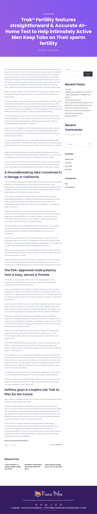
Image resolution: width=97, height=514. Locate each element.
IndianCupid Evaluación (73, 100)
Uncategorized (48, 14)
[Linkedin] (61, 505)
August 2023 (69, 159)
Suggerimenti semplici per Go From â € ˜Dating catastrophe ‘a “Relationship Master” (79, 94)
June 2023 (68, 166)
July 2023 (68, 163)
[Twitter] (41, 505)
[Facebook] (36, 505)
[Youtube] (46, 505)
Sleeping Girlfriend (71, 116)
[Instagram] (51, 505)
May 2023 (68, 169)
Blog (66, 184)
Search (67, 69)
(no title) (68, 89)
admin (43, 50)
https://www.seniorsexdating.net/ (16, 441)
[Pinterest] (56, 505)
